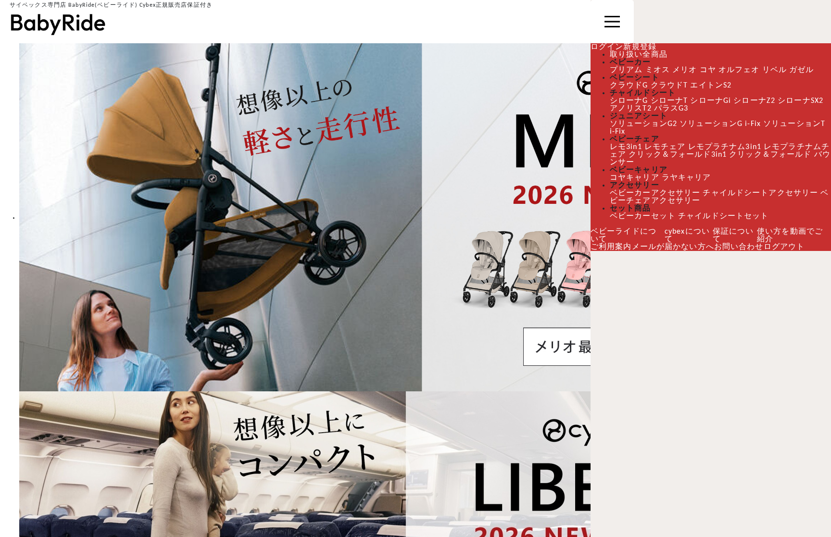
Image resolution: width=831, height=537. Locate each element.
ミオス (657, 70)
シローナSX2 (800, 101)
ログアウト (784, 247)
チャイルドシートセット (723, 216)
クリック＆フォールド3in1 (678, 155)
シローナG (629, 101)
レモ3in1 (626, 147)
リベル (774, 70)
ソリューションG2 (643, 124)
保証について (733, 235)
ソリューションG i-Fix (720, 124)
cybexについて (687, 235)
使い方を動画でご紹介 (790, 235)
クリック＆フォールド (770, 155)
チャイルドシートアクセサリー (759, 193)
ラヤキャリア (686, 178)
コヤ (707, 70)
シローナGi (710, 101)
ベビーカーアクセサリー (654, 193)
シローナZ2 (754, 101)
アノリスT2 (630, 108)
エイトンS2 (710, 85)
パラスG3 (671, 108)
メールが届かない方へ (673, 247)
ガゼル (801, 70)
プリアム (626, 70)
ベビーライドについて (623, 235)
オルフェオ (738, 70)
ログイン (607, 47)
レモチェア (665, 147)
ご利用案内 (611, 247)
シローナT (669, 101)
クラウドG (629, 85)
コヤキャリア (634, 178)
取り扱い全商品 (638, 55)
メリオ (684, 70)
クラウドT (669, 85)
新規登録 (639, 47)
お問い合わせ (739, 247)
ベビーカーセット (643, 216)
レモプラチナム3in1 (724, 147)
